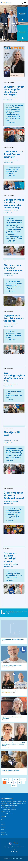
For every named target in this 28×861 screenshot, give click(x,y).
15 (16, 783)
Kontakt (2, 829)
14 (12, 783)
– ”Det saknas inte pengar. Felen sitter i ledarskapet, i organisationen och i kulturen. (14, 285)
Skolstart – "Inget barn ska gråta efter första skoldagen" (14, 90)
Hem (2, 819)
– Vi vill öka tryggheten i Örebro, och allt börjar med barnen (14, 334)
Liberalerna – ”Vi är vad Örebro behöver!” (13, 154)
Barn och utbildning (6, 666)
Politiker (2, 824)
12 (5, 783)
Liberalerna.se (4, 834)
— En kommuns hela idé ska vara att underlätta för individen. (14, 170)
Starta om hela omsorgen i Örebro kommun (13, 268)
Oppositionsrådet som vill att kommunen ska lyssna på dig (14, 203)
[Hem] (6, 2)
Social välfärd (5, 747)
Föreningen (3, 827)
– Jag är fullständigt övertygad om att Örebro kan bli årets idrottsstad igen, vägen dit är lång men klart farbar (14, 513)
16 (20, 783)
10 (22, 780)
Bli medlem (3, 832)
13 (9, 783)
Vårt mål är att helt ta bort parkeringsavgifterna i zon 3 (14, 394)
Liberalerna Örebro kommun (17, 858)
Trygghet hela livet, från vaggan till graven (14, 318)
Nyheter (2, 822)
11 (25, 780)
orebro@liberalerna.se (7, 813)
